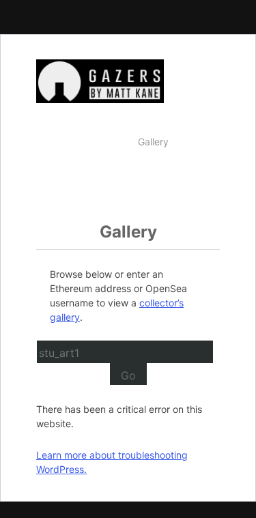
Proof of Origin (133, 186)
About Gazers (145, 164)
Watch (110, 141)
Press (202, 164)
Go (128, 375)
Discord (197, 186)
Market (198, 141)
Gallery (153, 141)
